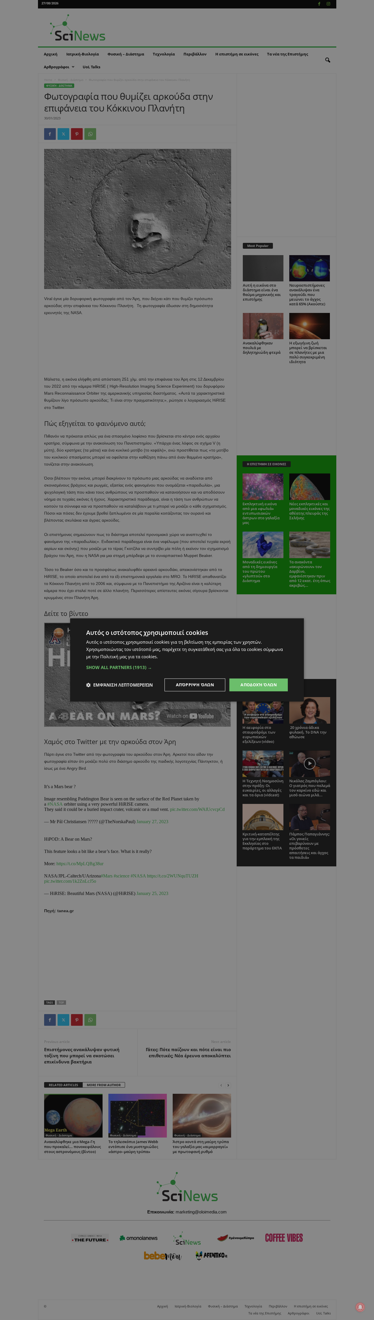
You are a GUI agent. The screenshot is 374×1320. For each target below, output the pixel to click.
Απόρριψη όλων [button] (195, 684)
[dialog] (187, 659)
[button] (187, 667)
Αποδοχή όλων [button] (258, 684)
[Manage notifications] (360, 1307)
